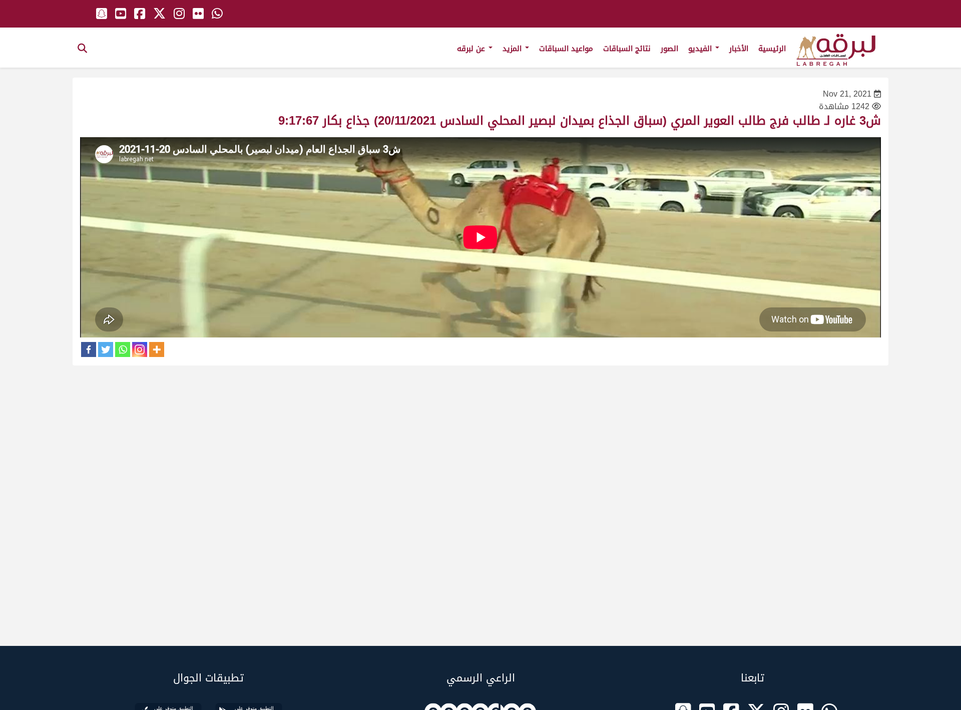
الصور (669, 49)
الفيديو (701, 49)
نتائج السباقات (627, 49)
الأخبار (738, 49)
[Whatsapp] (122, 349)
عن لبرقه (472, 49)
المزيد (513, 49)
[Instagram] (139, 349)
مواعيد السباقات (566, 49)
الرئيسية (772, 49)
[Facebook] (88, 349)
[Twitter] (105, 349)
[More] (156, 349)
